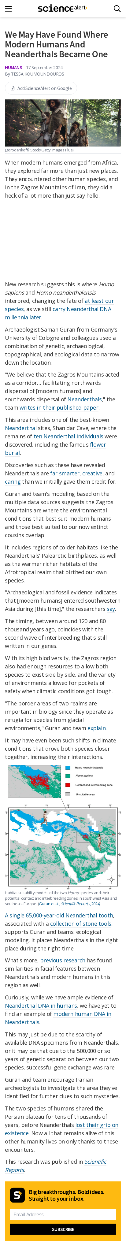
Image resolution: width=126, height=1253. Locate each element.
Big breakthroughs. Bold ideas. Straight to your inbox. (67, 1195)
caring (13, 481)
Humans (13, 67)
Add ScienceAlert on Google (44, 88)
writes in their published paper (59, 407)
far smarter (65, 473)
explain (96, 728)
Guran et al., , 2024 (69, 903)
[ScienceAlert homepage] (63, 9)
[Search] (117, 9)
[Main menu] (10, 9)
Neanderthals (84, 399)
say (111, 608)
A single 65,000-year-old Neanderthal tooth (59, 915)
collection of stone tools (80, 923)
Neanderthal (21, 428)
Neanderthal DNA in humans (41, 1005)
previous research (62, 960)
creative (92, 473)
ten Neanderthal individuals (68, 436)
